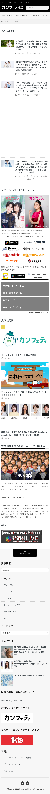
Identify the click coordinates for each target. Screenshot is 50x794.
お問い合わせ (9, 771)
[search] (47, 8)
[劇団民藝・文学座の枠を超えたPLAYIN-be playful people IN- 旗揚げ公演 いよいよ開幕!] (7, 666)
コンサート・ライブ (12, 605)
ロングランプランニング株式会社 (17, 757)
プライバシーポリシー (13, 764)
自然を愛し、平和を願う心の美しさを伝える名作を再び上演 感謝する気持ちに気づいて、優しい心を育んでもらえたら (31, 45)
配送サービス (9, 300)
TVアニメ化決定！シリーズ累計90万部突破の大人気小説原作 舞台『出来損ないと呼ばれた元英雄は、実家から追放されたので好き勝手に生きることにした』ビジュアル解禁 (31, 166)
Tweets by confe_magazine (12, 497)
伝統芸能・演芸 (10, 611)
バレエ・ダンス (10, 591)
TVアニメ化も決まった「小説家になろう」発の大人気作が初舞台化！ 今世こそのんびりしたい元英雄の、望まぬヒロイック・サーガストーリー (31, 86)
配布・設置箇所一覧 (12, 292)
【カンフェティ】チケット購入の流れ (18, 354)
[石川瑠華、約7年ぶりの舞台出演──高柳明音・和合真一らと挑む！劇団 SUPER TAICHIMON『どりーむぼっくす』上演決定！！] (7, 652)
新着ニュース (6, 15)
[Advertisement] (25, 128)
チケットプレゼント (12, 307)
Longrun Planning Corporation (32, 789)
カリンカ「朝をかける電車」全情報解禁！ (30, 675)
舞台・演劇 (8, 585)
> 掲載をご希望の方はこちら (38, 312)
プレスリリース (36, 176)
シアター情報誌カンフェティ (27, 15)
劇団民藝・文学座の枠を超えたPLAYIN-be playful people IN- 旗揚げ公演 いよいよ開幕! (30, 663)
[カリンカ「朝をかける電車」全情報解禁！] (7, 680)
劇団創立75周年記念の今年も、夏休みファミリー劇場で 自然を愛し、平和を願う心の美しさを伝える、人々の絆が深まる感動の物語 (31, 66)
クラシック (8, 598)
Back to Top (25, 553)
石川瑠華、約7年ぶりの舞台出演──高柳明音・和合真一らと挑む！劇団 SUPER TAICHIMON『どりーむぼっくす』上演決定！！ (30, 651)
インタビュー (35, 53)
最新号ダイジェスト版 (13, 285)
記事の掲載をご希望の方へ (12, 700)
